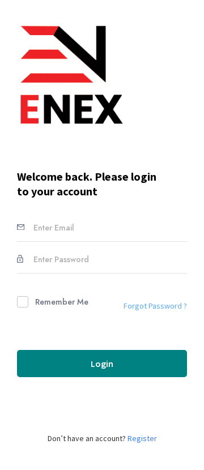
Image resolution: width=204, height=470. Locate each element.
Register (142, 438)
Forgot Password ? (155, 306)
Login (102, 363)
